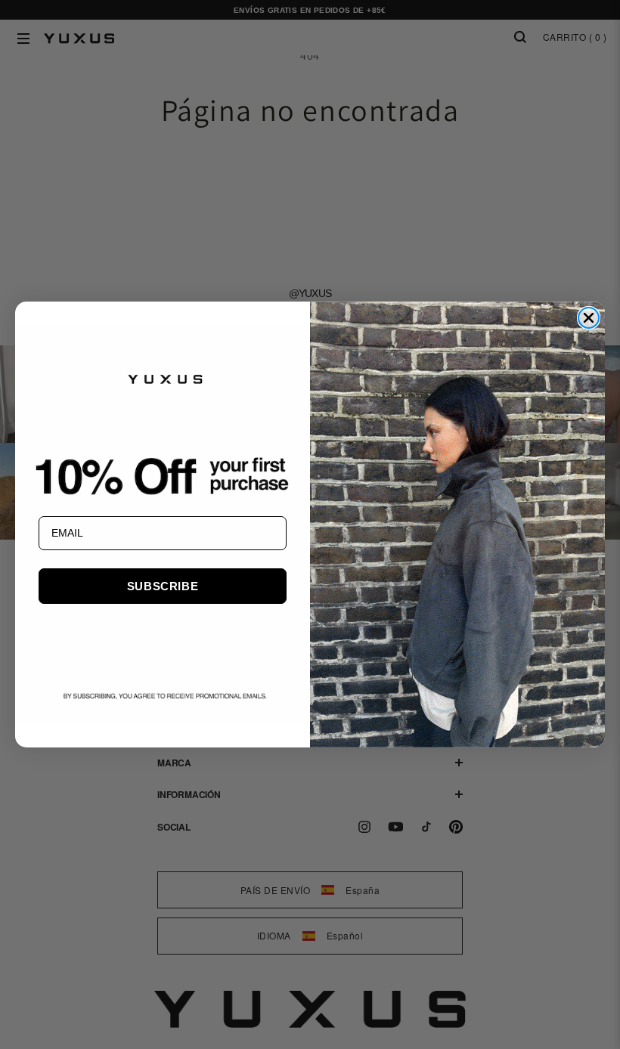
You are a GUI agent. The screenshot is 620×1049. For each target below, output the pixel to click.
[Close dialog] (588, 318)
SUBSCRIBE (162, 586)
